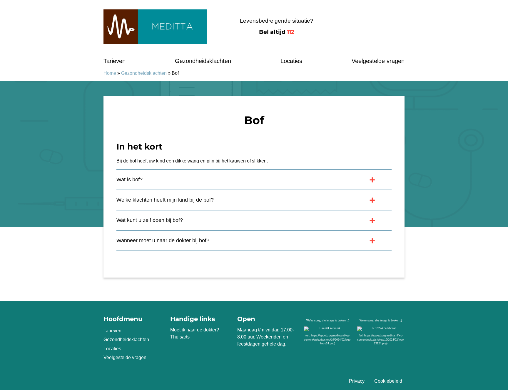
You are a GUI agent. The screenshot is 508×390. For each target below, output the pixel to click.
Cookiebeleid (388, 381)
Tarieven (114, 61)
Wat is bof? (129, 179)
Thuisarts (180, 336)
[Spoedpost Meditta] (155, 26)
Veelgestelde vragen (378, 61)
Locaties (291, 61)
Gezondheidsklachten (203, 61)
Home (109, 73)
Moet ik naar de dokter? (194, 329)
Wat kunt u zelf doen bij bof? (149, 220)
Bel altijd (276, 32)
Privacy (357, 381)
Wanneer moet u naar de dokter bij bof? (162, 240)
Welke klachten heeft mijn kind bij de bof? (165, 200)
